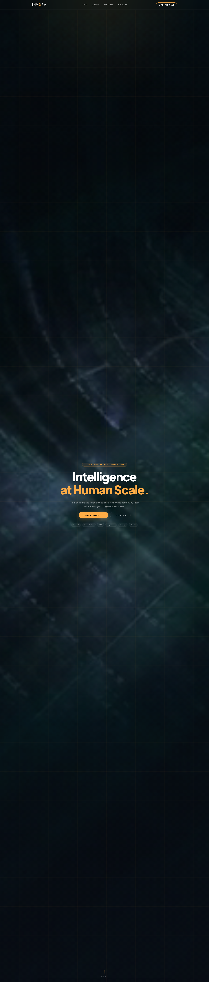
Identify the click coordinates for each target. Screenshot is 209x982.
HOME (85, 5)
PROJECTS (108, 5)
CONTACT (122, 5)
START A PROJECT (166, 5)
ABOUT (95, 5)
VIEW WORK (120, 515)
